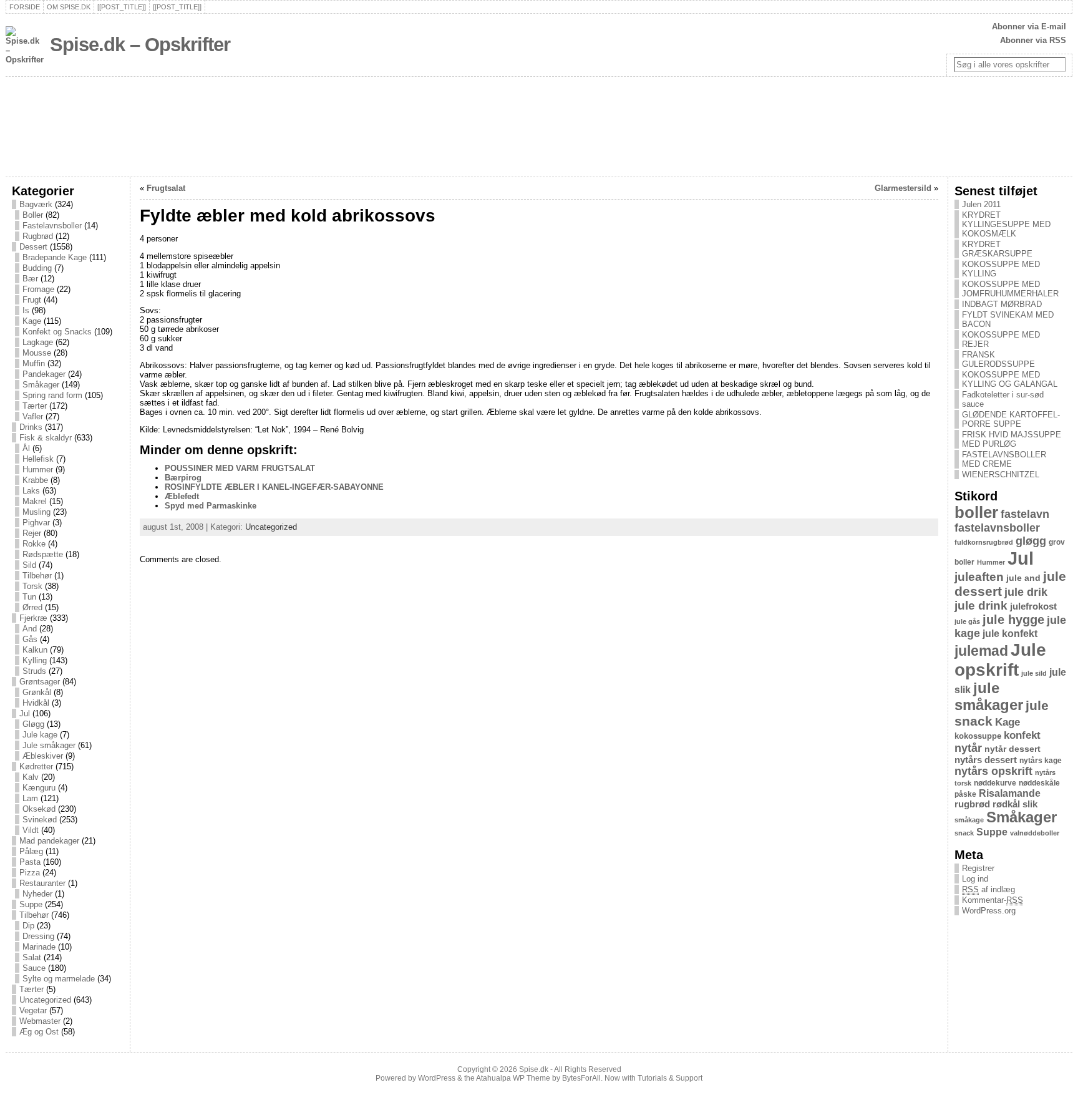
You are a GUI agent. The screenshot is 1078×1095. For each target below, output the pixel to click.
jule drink (981, 605)
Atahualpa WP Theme (513, 1078)
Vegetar (33, 1010)
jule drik (1025, 592)
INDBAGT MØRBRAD (1002, 304)
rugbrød (972, 804)
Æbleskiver (42, 756)
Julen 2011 (981, 204)
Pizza (29, 872)
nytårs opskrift (993, 771)
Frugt (31, 299)
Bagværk (35, 204)
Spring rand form (52, 395)
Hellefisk (38, 459)
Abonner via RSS (1033, 40)
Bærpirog (183, 477)
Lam (30, 798)
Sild (29, 565)
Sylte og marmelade (58, 978)
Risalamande (1010, 793)
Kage (31, 321)
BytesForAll (581, 1078)
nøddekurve (995, 783)
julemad (981, 651)
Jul (24, 713)
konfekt (1022, 735)
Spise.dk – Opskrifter (140, 45)
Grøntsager (39, 681)
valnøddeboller (1034, 833)
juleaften (979, 576)
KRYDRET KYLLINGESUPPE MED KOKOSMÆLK (1006, 224)
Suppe (30, 904)
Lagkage (37, 342)
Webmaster (40, 1021)
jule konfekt (1010, 633)
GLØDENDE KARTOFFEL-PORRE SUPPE (1011, 419)
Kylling (34, 660)
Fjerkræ (33, 618)
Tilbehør (37, 575)
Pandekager (44, 374)
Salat (31, 957)
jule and (1023, 578)
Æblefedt (182, 496)
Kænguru (39, 787)
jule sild (1034, 673)
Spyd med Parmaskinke (210, 505)
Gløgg (33, 724)
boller (976, 512)
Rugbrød (37, 236)
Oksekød (39, 809)
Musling (36, 512)
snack (964, 833)
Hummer (37, 469)
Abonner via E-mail (1029, 26)
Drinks (30, 427)
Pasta (30, 862)
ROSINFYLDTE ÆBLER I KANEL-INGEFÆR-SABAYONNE (274, 487)
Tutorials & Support (670, 1078)
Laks (31, 490)
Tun (29, 596)
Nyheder (37, 893)
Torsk (32, 586)
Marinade (39, 946)
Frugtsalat (166, 188)
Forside (24, 7)
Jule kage (39, 734)
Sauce (34, 968)
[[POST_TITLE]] (121, 7)
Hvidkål (35, 703)
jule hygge (1013, 619)
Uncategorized (45, 1000)
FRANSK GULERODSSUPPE (998, 359)
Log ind (975, 878)
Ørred (32, 607)
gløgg (1031, 541)
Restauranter (42, 883)
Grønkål (36, 692)
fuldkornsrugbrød (983, 542)
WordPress (436, 1078)
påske (965, 794)
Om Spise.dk (68, 7)
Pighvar (36, 522)
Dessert (33, 246)
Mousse (36, 353)
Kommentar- (992, 900)
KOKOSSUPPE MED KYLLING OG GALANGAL (1009, 379)
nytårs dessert (985, 760)
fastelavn (1025, 514)
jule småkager (988, 696)
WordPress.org (989, 910)
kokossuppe (977, 736)
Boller (32, 215)
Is (25, 310)
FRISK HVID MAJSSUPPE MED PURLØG (1011, 439)
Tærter (34, 406)
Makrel (34, 501)
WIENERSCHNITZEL (1000, 474)
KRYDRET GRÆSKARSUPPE (997, 249)
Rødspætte (42, 554)
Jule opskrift (1000, 659)
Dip (28, 925)
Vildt (30, 830)
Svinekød (39, 819)
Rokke (34, 543)
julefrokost (1033, 606)
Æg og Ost (39, 1031)
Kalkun (34, 650)
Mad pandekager (49, 840)
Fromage (38, 289)
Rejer (31, 533)
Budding (37, 268)
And (29, 628)
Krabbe (35, 480)
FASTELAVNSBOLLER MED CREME (1004, 459)
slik (1029, 804)
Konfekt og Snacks (57, 331)
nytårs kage (1040, 760)
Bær (30, 278)
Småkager (40, 384)
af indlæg (988, 889)
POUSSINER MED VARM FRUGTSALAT (240, 468)
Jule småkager (48, 745)
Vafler (32, 416)
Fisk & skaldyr (45, 437)
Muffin (33, 363)
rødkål (1006, 804)
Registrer (978, 868)
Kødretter (36, 766)
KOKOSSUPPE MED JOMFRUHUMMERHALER (1010, 289)
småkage (969, 820)
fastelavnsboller (997, 528)
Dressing (38, 936)
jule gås (967, 621)
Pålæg (31, 851)
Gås (29, 639)
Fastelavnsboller (52, 225)
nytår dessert (1012, 749)
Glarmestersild (903, 188)
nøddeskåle (1039, 783)
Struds (34, 671)
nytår (968, 748)
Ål (26, 448)
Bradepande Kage (54, 257)
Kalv (30, 777)
